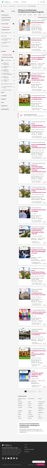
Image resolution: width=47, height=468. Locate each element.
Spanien (30, 403)
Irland (29, 405)
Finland (19, 414)
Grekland (30, 407)
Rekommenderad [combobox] (42, 17)
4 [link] (32, 391)
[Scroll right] (46, 15)
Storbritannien (31, 398)
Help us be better (41, 464)
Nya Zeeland (31, 416)
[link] (32, 6)
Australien (20, 401)
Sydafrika (20, 403)
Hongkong (40, 403)
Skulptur (39, 14)
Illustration (30, 14)
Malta (19, 416)
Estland (29, 412)
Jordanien (30, 414)
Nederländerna (41, 401)
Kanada (39, 398)
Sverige (29, 418)
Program (17, 1)
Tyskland (20, 407)
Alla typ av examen (6, 27)
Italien (29, 401)
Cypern (19, 412)
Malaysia (40, 405)
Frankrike (20, 405)
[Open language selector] (41, 2)
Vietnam (40, 410)
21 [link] (39, 391)
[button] (5, 15)
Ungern (29, 410)
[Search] (39, 2)
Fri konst (24, 14)
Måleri (35, 14)
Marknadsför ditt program (29, 449)
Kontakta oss (26, 451)
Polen (39, 416)
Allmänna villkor (31, 464)
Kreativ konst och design (7, 54)
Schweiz (19, 418)
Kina (39, 414)
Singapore (20, 410)
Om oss (25, 447)
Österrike (40, 418)
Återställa (13, 11)
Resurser (24, 1)
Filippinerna (40, 412)
